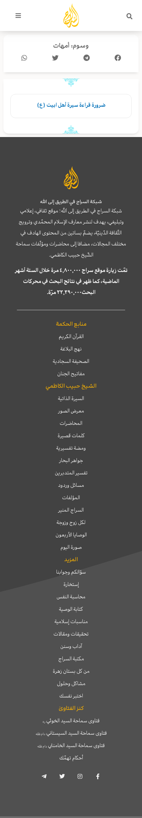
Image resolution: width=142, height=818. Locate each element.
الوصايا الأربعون (71, 534)
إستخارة (71, 584)
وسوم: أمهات (71, 45)
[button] (129, 16)
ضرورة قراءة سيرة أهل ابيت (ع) (71, 105)
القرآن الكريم (71, 336)
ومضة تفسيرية (71, 447)
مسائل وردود (71, 485)
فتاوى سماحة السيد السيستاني (71, 733)
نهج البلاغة (71, 348)
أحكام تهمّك (71, 757)
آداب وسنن (71, 646)
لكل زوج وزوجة (71, 522)
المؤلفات (71, 497)
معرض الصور (71, 410)
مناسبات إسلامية (71, 621)
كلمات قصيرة (71, 435)
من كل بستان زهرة (71, 671)
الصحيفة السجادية (71, 361)
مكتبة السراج (71, 658)
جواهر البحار (71, 460)
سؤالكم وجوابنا (71, 571)
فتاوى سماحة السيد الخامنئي (71, 745)
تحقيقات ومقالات (71, 633)
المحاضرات (71, 423)
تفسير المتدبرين (71, 472)
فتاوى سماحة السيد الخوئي (71, 720)
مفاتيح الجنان (71, 373)
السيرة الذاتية (71, 398)
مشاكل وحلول (71, 683)
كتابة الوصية (71, 609)
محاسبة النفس (71, 596)
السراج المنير (71, 509)
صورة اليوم (71, 547)
